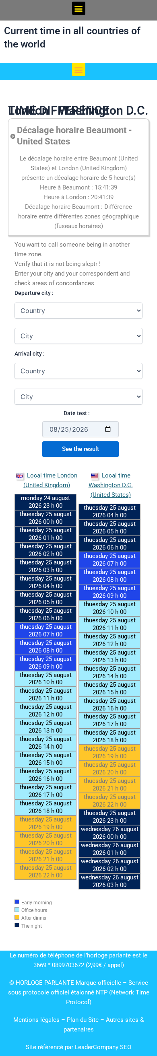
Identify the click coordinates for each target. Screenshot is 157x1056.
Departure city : (34, 293)
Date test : (77, 413)
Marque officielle (98, 982)
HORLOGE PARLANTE (45, 982)
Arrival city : (29, 353)
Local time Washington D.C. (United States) (111, 485)
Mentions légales (36, 1019)
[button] (78, 8)
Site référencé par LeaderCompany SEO (78, 1047)
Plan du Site (83, 1019)
